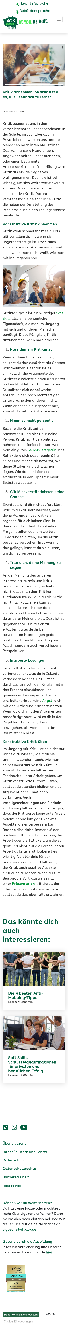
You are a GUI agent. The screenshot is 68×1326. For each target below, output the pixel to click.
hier (49, 1252)
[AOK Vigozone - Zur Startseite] (25, 23)
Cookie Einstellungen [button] (18, 1321)
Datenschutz (14, 1160)
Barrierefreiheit (16, 1177)
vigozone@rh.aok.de (19, 1230)
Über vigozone (14, 1144)
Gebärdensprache (34, 11)
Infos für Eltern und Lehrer (25, 1152)
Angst (46, 701)
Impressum (12, 1185)
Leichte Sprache (34, 4)
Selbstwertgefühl (42, 450)
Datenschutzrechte (19, 1169)
